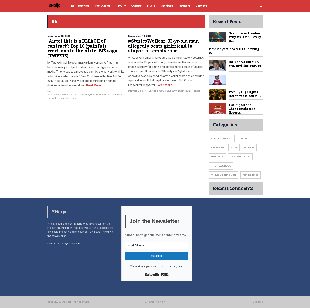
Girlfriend (153, 91)
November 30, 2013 (58, 36)
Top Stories (250, 175)
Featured (217, 147)
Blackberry (84, 94)
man (161, 91)
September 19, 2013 (139, 36)
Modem (60, 98)
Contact (258, 302)
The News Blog (221, 165)
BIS (76, 94)
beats (145, 91)
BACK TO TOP (157, 302)
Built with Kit (157, 274)
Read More (93, 85)
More (49, 91)
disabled (51, 98)
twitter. (68, 98)
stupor (197, 91)
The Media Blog (240, 156)
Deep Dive (243, 138)
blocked (94, 94)
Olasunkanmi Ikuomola (175, 91)
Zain (75, 98)
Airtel (50, 94)
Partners (217, 156)
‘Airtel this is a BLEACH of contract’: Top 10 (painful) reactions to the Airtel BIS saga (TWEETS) (82, 48)
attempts (132, 91)
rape (190, 91)
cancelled (104, 94)
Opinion (249, 147)
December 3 (116, 94)
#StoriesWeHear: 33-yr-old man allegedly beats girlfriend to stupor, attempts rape (163, 46)
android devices (62, 94)
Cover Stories (220, 138)
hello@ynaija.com (71, 243)
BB (72, 94)
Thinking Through (223, 175)
